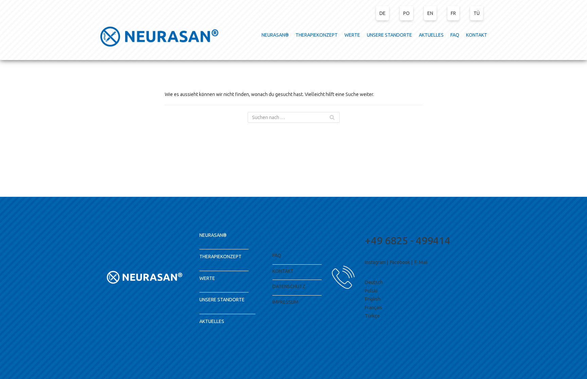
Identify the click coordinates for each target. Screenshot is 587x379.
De (382, 13)
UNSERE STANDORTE (389, 35)
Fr (453, 13)
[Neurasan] (159, 36)
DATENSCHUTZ (288, 286)
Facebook (400, 262)
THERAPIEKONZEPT (317, 35)
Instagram (375, 262)
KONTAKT (476, 35)
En (430, 13)
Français (373, 307)
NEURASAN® (275, 35)
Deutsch (374, 282)
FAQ (454, 35)
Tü (477, 13)
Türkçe (372, 316)
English (372, 299)
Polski (371, 290)
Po (406, 13)
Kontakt (283, 271)
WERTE (352, 35)
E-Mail (421, 262)
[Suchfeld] (332, 117)
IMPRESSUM (285, 302)
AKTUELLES (431, 35)
